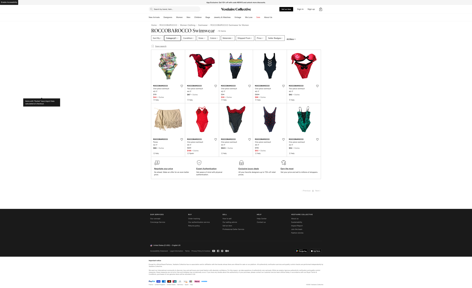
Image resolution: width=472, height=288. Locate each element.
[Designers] (174, 17)
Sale (258, 17)
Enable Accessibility (9, 2)
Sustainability (296, 222)
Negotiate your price (163, 168)
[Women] (185, 17)
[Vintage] (243, 17)
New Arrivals (154, 17)
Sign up (311, 9)
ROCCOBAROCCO (168, 25)
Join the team (296, 229)
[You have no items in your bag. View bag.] (320, 9)
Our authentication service (199, 222)
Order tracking (194, 218)
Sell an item (286, 9)
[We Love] (254, 17)
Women (179, 17)
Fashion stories (297, 233)
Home (154, 25)
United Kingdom (160, 285)
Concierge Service (157, 222)
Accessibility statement (159, 251)
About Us (268, 17)
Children (198, 17)
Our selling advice (229, 222)
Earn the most (287, 168)
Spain (187, 285)
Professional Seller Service (233, 229)
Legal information (176, 251)
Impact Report (297, 225)
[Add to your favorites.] (181, 86)
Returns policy (194, 225)
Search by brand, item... (163, 9)
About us (294, 218)
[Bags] (212, 17)
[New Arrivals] (161, 17)
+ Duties (160, 97)
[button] (320, 9)
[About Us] (274, 17)
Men (188, 17)
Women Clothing (187, 25)
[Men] (192, 17)
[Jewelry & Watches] (232, 17)
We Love (248, 17)
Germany (180, 285)
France (151, 285)
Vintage (237, 17)
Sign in (300, 9)
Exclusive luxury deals (248, 168)
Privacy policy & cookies (201, 251)
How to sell (226, 218)
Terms (187, 251)
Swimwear (203, 25)
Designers (167, 17)
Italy (191, 285)
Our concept (155, 218)
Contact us (261, 222)
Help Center (262, 218)
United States (171, 285)
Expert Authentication (206, 168)
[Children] (204, 17)
